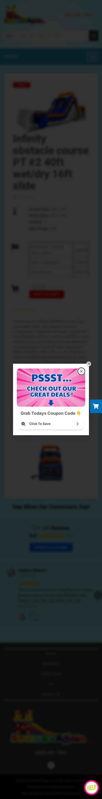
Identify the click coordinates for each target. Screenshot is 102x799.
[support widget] (91, 787)
